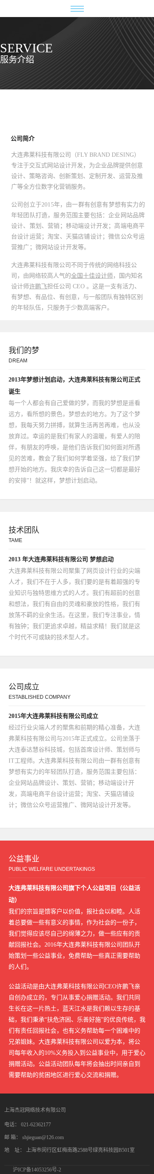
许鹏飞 (38, 286)
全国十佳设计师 (92, 276)
